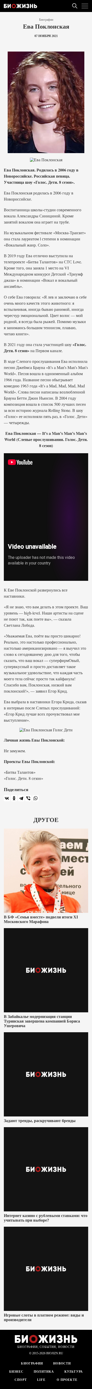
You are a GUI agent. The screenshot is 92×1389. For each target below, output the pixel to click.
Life (41, 1380)
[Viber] (28, 798)
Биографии (46, 19)
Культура (73, 1371)
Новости (62, 1363)
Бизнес (16, 1371)
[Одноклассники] (14, 798)
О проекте (66, 1380)
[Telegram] (21, 798)
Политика (44, 1371)
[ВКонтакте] (7, 798)
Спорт (21, 1380)
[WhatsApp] (35, 798)
